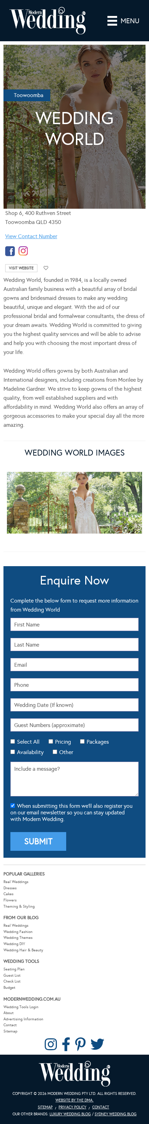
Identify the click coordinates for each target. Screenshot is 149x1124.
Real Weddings (15, 882)
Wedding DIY (14, 944)
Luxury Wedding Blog (70, 1114)
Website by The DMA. (74, 1100)
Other (66, 752)
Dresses (10, 888)
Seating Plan (14, 969)
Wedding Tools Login (20, 1007)
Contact (10, 1025)
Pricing (63, 741)
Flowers (10, 900)
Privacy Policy (72, 1107)
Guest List (11, 975)
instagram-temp (23, 251)
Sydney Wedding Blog (116, 1114)
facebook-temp (10, 251)
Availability (30, 752)
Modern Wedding (74, 1074)
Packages (98, 741)
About (8, 1013)
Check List (11, 981)
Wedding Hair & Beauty (23, 950)
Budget (9, 987)
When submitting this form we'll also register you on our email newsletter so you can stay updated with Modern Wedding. (71, 812)
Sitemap (10, 1031)
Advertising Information (23, 1019)
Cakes (8, 894)
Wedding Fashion (18, 932)
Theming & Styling (19, 906)
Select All (28, 741)
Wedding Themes (18, 937)
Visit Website (21, 268)
